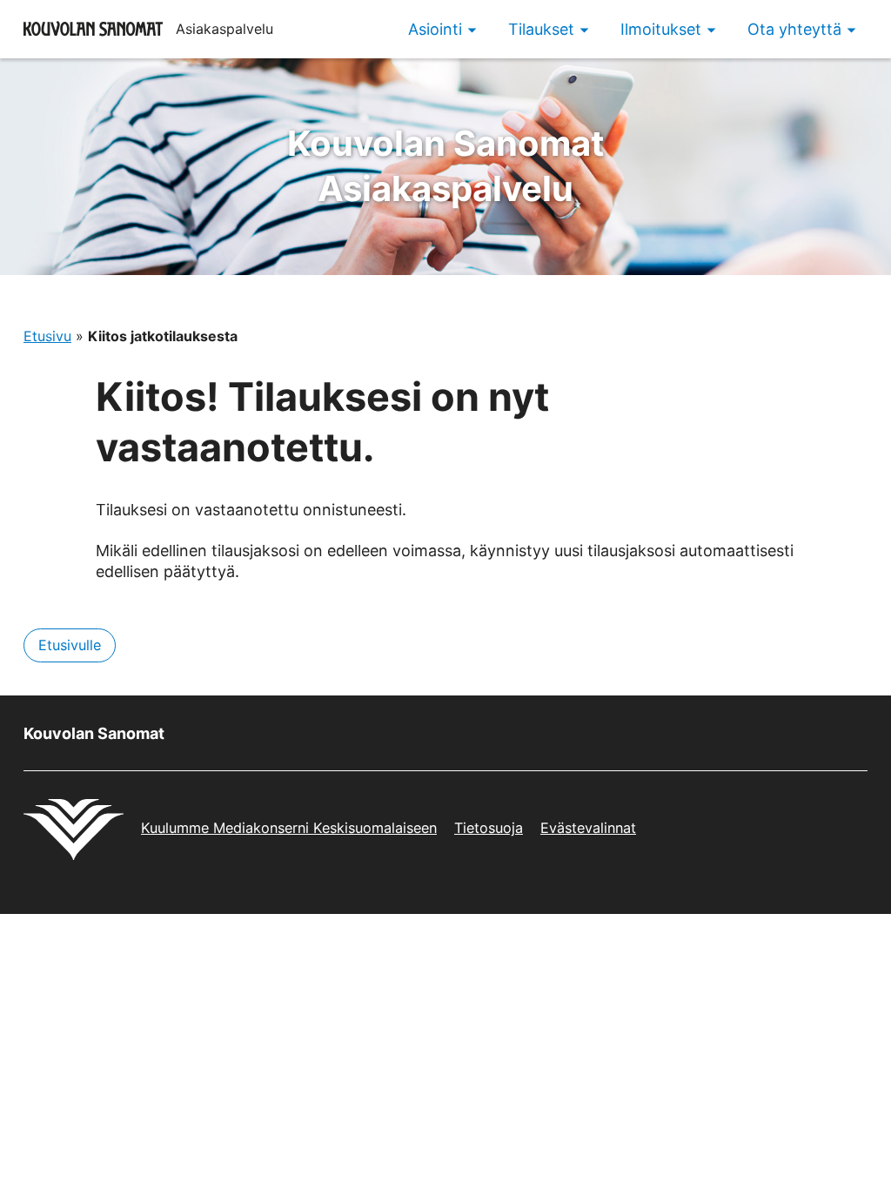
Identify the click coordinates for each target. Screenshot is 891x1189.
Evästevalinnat (588, 827)
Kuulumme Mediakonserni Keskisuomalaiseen (289, 827)
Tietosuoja (488, 827)
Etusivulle (69, 645)
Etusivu (47, 336)
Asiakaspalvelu (446, 166)
